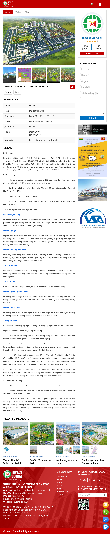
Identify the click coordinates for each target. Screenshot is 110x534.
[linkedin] (99, 480)
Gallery (8, 11)
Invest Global (92, 38)
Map (27, 11)
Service (60, 482)
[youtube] (89, 480)
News (59, 479)
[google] (85, 480)
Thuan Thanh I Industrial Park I (12, 462)
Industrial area (10, 456)
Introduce (62, 476)
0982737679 (92, 53)
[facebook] (80, 480)
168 (9, 92)
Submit (92, 118)
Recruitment (63, 491)
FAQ (59, 488)
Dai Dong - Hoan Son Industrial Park (93, 462)
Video (18, 11)
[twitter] (94, 480)
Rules (59, 485)
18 (18, 92)
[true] (104, 495)
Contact (61, 494)
